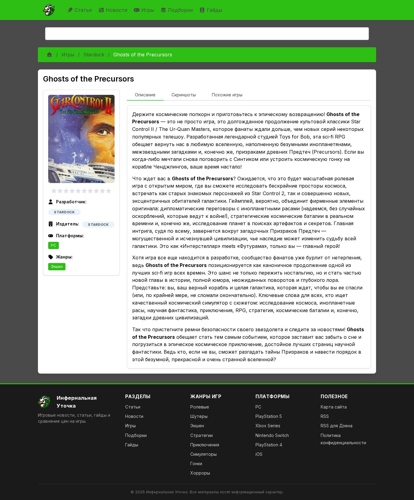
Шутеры (199, 416)
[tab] (145, 95)
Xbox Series (267, 425)
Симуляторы (203, 454)
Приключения (204, 444)
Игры (147, 10)
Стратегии (201, 435)
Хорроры (200, 472)
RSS (325, 416)
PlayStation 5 (268, 416)
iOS (258, 454)
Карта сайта (334, 406)
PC (53, 245)
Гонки (196, 463)
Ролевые (199, 406)
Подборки (180, 10)
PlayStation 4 (268, 444)
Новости (116, 10)
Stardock (93, 55)
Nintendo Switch (272, 435)
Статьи (83, 10)
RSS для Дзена (336, 425)
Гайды (214, 10)
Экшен (57, 266)
